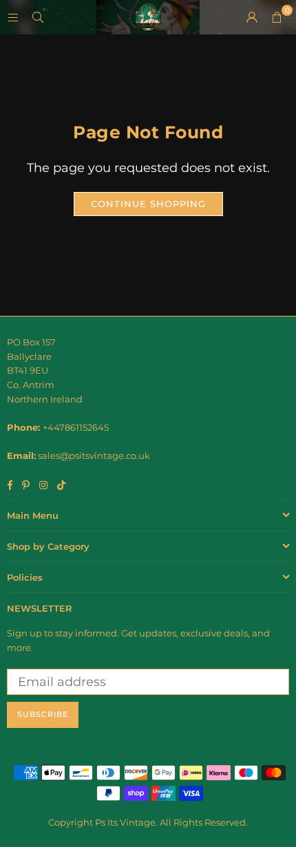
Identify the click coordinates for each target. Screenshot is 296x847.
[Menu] (13, 17)
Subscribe (42, 714)
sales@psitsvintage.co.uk (94, 455)
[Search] (37, 17)
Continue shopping (148, 203)
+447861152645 (76, 427)
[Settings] (252, 17)
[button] (276, 17)
